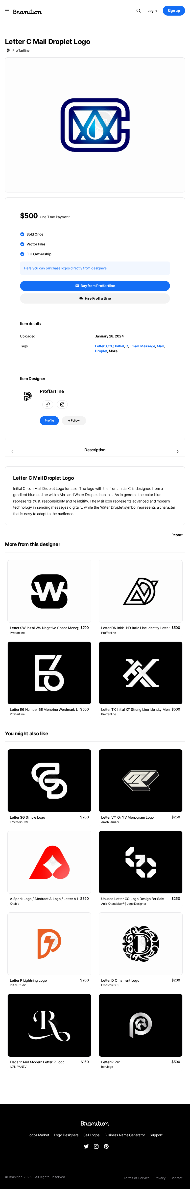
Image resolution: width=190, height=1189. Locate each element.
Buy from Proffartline (97, 286)
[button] (177, 451)
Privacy (160, 1178)
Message (147, 346)
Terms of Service (137, 1178)
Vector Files (36, 244)
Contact (176, 1178)
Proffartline (20, 50)
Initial (119, 346)
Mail (160, 346)
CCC (109, 346)
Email (134, 346)
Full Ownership (38, 254)
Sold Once (34, 234)
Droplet (101, 351)
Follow (75, 420)
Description (94, 449)
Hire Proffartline (97, 298)
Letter (100, 346)
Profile (49, 420)
